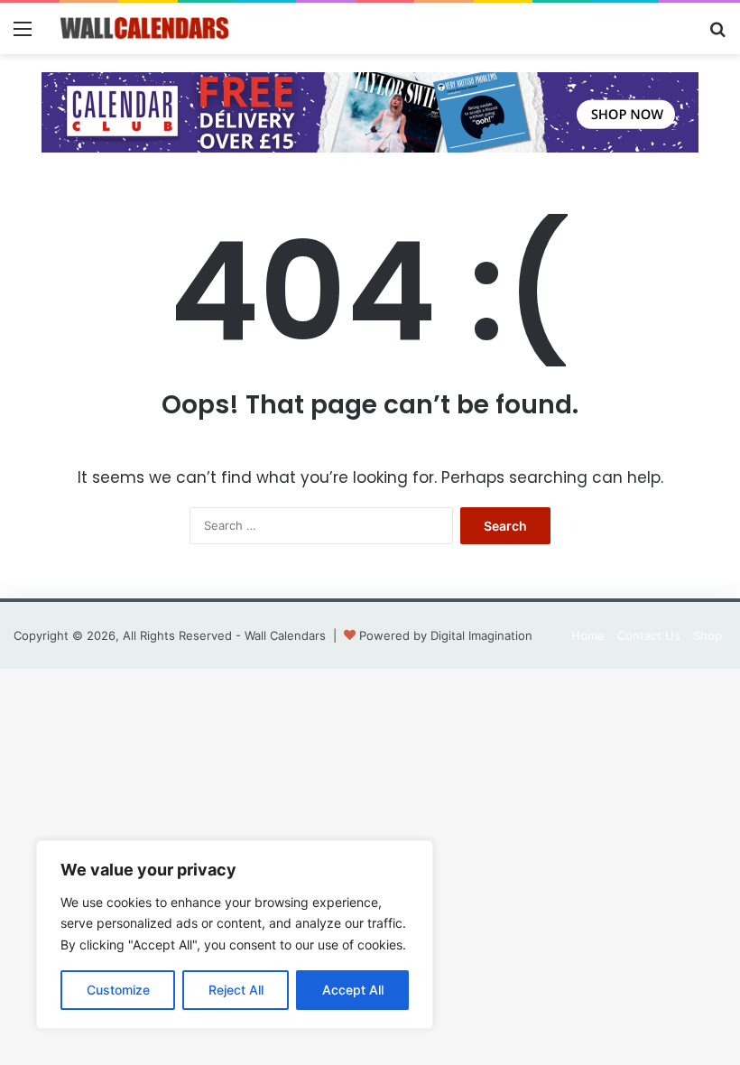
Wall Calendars (285, 635)
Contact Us (648, 635)
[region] (234, 934)
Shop (707, 635)
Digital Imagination (481, 635)
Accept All (353, 989)
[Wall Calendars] (144, 28)
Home (588, 635)
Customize (118, 989)
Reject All (236, 989)
